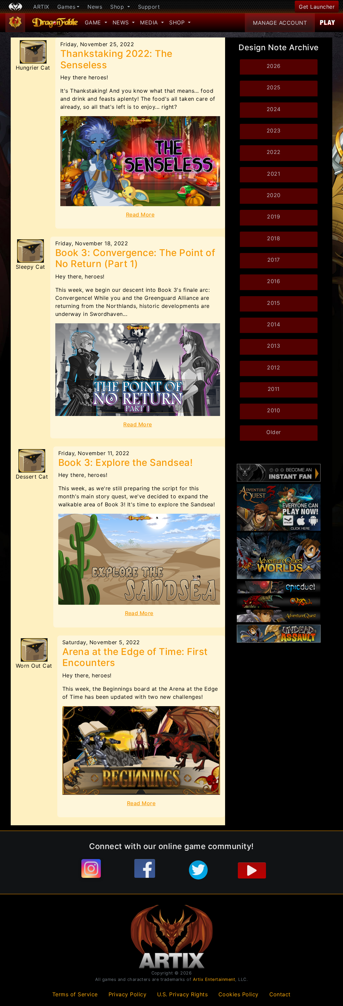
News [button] (122, 22)
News (94, 6)
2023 (274, 130)
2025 (274, 87)
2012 (273, 367)
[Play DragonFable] (328, 23)
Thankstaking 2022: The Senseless (116, 59)
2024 (274, 109)
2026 (274, 66)
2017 (273, 259)
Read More (140, 214)
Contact (280, 994)
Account (280, 22)
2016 (273, 281)
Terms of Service (75, 994)
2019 (273, 216)
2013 (273, 345)
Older (273, 432)
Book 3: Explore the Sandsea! (125, 462)
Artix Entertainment (214, 979)
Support (149, 6)
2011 (274, 389)
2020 (274, 195)
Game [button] (94, 22)
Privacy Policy (128, 994)
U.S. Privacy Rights (182, 994)
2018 (273, 238)
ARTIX (41, 6)
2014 (273, 324)
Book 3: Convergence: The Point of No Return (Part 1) (135, 258)
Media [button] (150, 22)
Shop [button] (118, 6)
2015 (273, 303)
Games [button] (66, 6)
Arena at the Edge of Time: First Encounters (135, 657)
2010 (273, 410)
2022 (274, 152)
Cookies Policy (238, 994)
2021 (273, 173)
